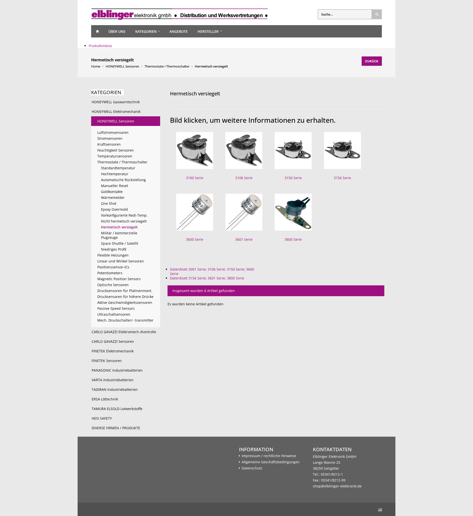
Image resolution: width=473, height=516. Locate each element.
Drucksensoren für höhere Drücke (125, 296)
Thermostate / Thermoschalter (167, 66)
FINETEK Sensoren (107, 360)
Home (97, 31)
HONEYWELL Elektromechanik (116, 111)
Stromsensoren (109, 138)
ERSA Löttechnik (105, 399)
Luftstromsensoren (113, 132)
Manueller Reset (114, 185)
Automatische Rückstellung (123, 179)
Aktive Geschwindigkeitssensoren (124, 302)
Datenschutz (252, 468)
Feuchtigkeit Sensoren (115, 150)
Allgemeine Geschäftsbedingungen (271, 462)
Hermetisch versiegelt (211, 66)
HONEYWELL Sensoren (122, 66)
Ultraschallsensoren (113, 314)
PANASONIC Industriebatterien (117, 370)
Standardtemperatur (118, 168)
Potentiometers (109, 273)
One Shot (108, 203)
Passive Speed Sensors (116, 308)
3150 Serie (293, 177)
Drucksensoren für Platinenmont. (124, 290)
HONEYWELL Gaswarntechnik (116, 102)
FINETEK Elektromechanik (113, 351)
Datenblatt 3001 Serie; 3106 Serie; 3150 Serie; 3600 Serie (212, 271)
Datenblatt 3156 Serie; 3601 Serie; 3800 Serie (207, 278)
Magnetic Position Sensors (119, 278)
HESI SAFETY (102, 418)
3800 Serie (293, 239)
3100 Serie (194, 177)
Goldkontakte (112, 191)
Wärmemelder (113, 197)
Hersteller (208, 31)
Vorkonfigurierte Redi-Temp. (124, 215)
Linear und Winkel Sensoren (120, 261)
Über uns (116, 31)
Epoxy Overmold (114, 209)
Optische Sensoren (113, 284)
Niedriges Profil (113, 249)
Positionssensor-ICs (113, 267)
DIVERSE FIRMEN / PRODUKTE (116, 428)
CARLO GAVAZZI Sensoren (113, 341)
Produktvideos (100, 45)
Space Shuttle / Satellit (119, 243)
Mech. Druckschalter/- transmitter (125, 320)
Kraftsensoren (109, 144)
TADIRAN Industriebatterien (115, 389)
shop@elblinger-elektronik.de (337, 486)
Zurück (371, 61)
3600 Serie (194, 239)
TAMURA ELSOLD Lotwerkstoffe (117, 408)
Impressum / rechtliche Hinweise (269, 456)
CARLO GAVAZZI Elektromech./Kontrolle (124, 331)
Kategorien (146, 31)
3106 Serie (244, 177)
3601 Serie (244, 239)
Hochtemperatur (114, 174)
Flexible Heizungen (113, 255)
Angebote (178, 31)
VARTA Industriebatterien (113, 380)
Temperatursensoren (114, 156)
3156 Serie (342, 177)
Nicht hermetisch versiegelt (124, 221)
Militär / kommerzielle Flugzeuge (119, 235)
